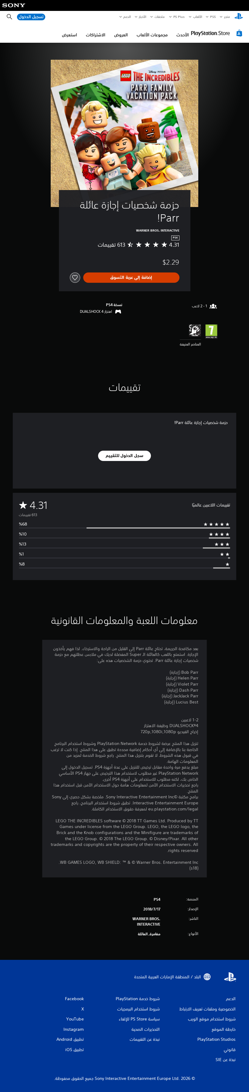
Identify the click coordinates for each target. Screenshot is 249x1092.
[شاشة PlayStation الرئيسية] (239, 17)
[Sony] (14, 9)
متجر (227, 17)
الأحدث (182, 35)
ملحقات (160, 17)
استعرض (69, 35)
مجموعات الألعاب (152, 35)
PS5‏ (213, 17)
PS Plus (179, 17)
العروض (121, 35)
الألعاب (197, 17)
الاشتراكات (95, 35)
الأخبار (142, 17)
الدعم (127, 17)
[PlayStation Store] (217, 33)
